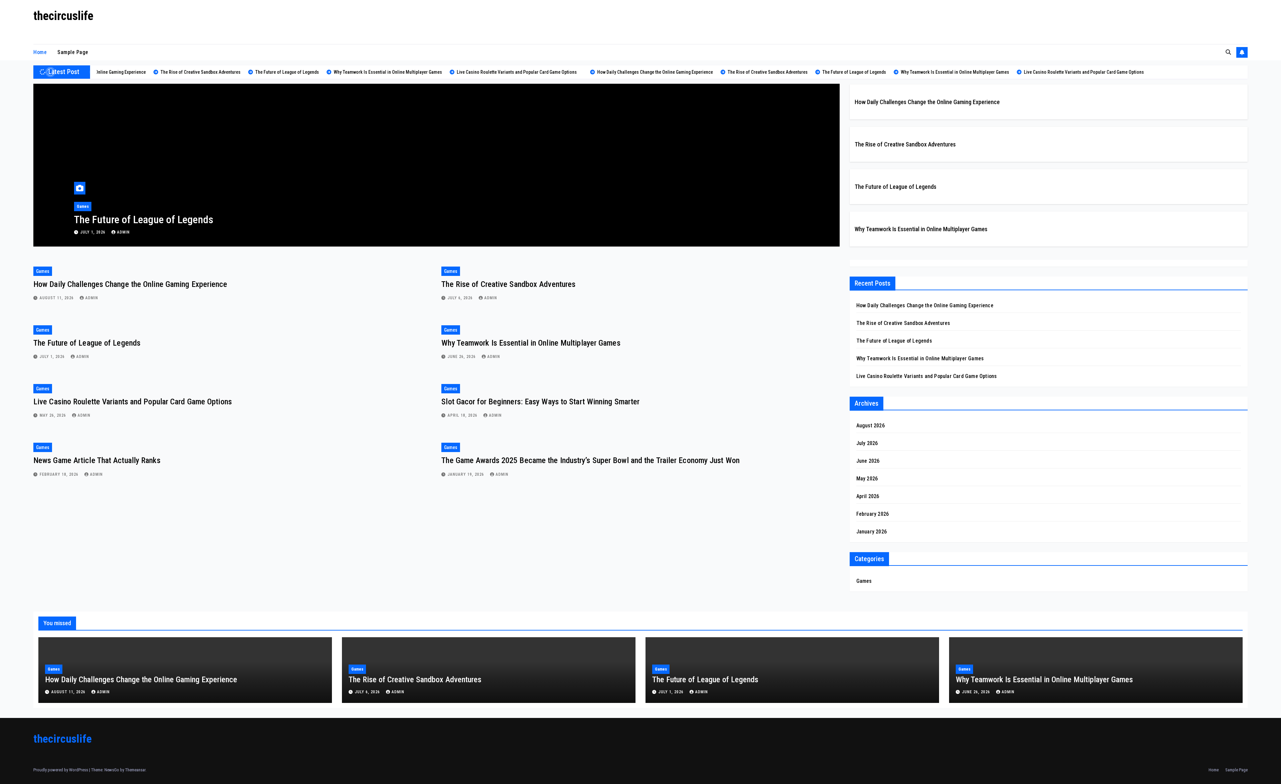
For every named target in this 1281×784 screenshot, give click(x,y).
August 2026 (870, 425)
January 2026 (871, 531)
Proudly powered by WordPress (61, 769)
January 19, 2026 (466, 474)
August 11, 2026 (57, 298)
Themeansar (135, 769)
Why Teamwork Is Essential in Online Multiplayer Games (921, 229)
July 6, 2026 (461, 298)
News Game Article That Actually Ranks (96, 460)
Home (40, 52)
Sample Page (72, 52)
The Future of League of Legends (143, 219)
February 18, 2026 (60, 474)
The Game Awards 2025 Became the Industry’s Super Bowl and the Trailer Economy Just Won (590, 460)
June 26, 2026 (462, 356)
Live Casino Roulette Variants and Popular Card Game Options (132, 401)
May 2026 (867, 478)
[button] (1228, 52)
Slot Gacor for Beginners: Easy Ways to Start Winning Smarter (540, 401)
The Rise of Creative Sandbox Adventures (905, 144)
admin (123, 232)
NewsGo (111, 769)
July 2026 (867, 443)
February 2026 (872, 514)
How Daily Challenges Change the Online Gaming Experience (927, 101)
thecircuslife (63, 16)
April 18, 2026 (463, 415)
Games (83, 206)
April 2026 (867, 496)
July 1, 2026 (93, 232)
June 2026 (868, 461)
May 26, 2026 (53, 415)
